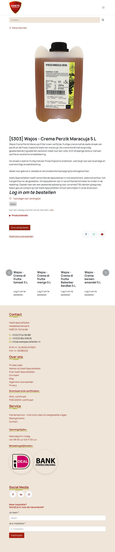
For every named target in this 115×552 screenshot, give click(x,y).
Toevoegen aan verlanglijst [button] (27, 198)
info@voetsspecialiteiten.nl (26, 341)
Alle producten (19, 27)
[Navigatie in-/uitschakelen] (103, 7)
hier (51, 210)
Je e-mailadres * (17, 523)
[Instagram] (29, 494)
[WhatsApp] (94, 234)
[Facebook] (86, 234)
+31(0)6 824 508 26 (22, 338)
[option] (57, 273)
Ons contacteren (19, 227)
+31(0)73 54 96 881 (21, 334)
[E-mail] (102, 234)
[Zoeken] (103, 20)
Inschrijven (16, 535)
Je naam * (14, 512)
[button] (10, 273)
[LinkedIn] (21, 494)
